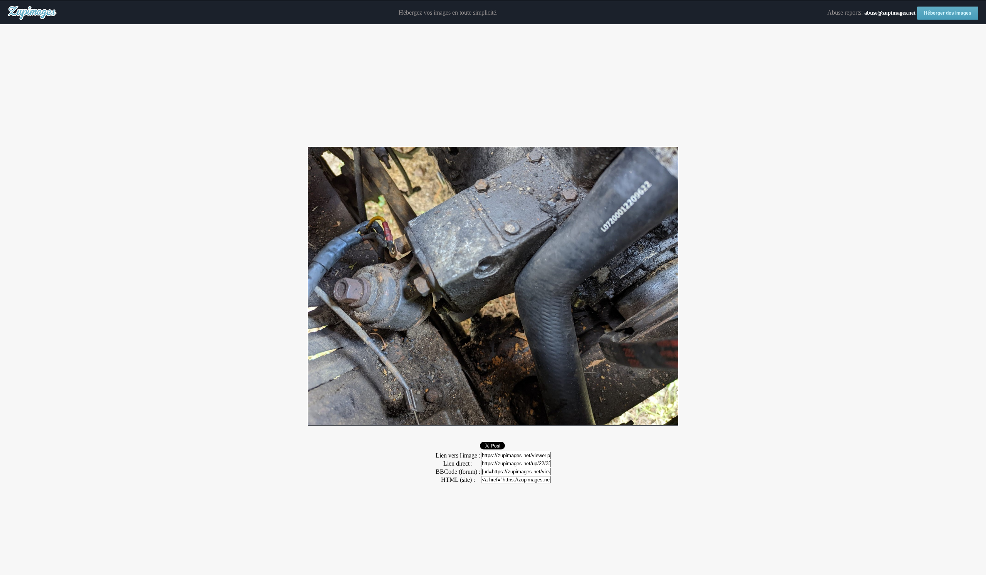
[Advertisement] (493, 86)
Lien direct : (458, 463)
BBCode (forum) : (458, 471)
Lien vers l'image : (458, 455)
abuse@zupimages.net (890, 13)
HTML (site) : (458, 479)
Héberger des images (947, 13)
